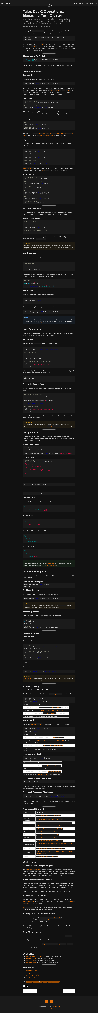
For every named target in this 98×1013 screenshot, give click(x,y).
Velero (52, 247)
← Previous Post (30, 991)
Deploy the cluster (31, 958)
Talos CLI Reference (31, 970)
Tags (86, 3)
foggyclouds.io (56, 1006)
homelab (45, 981)
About (92, 3)
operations (39, 981)
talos (34, 981)
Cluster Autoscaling (31, 962)
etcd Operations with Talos (33, 976)
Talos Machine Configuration (34, 972)
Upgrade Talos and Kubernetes (34, 956)
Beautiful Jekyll (51, 1008)
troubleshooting (55, 981)
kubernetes (29, 981)
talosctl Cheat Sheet (31, 978)
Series (81, 3)
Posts (75, 3)
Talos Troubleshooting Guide (34, 974)
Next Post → (69, 991)
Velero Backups (30, 960)
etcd (49, 981)
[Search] (96, 3)
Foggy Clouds (5, 3)
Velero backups (44, 323)
